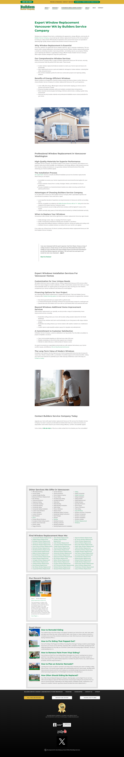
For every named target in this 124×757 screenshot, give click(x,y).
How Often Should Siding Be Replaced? (59, 675)
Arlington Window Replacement (83, 551)
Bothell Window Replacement (83, 558)
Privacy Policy (73, 715)
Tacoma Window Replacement (62, 548)
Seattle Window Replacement (40, 539)
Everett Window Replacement (40, 555)
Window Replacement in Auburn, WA (38, 600)
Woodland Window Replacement (41, 549)
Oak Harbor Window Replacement (84, 553)
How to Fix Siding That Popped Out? (58, 641)
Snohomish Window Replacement (63, 553)
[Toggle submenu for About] (49, 7)
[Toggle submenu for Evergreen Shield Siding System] (82, 7)
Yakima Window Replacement (83, 548)
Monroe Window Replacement (83, 543)
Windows (77, 522)
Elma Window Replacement (39, 565)
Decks (34, 517)
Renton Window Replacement (61, 560)
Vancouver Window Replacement (41, 543)
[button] (26, 2)
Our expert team (39, 174)
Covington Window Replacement (41, 560)
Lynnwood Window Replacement (83, 555)
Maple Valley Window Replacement (84, 546)
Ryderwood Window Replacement (63, 556)
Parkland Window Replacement (62, 567)
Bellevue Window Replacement (40, 553)
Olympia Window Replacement (62, 568)
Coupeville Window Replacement (41, 568)
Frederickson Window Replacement (84, 567)
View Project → (35, 616)
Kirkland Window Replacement (83, 560)
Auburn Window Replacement (83, 565)
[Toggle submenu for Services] (58, 7)
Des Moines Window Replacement (41, 567)
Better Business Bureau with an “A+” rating (70, 203)
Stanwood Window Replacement (62, 551)
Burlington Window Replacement (41, 541)
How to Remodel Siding (52, 630)
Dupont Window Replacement (40, 558)
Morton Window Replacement (83, 541)
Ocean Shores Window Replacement (42, 546)
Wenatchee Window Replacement (41, 544)
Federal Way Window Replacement (84, 563)
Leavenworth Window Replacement (41, 537)
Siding (76, 491)
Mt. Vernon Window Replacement (83, 539)
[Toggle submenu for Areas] (89, 7)
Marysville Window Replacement (83, 544)
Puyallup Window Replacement (40, 551)
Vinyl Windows (79, 510)
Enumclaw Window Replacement (41, 556)
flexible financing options (50, 296)
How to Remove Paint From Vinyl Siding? (60, 652)
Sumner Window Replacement (62, 555)
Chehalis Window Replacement (40, 563)
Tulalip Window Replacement (61, 546)
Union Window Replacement (61, 543)
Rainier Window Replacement (61, 561)
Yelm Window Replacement (61, 537)
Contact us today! (39, 358)
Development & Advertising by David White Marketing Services (63, 750)
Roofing (56, 519)
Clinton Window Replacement (40, 561)
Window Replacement (81, 521)
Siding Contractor (79, 495)
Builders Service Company (42, 38)
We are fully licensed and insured (60, 347)
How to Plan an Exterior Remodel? (57, 664)
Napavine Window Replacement (83, 537)
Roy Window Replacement (61, 558)
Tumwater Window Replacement (62, 544)
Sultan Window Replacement (61, 549)
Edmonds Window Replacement (41, 548)
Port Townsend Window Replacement (64, 565)
